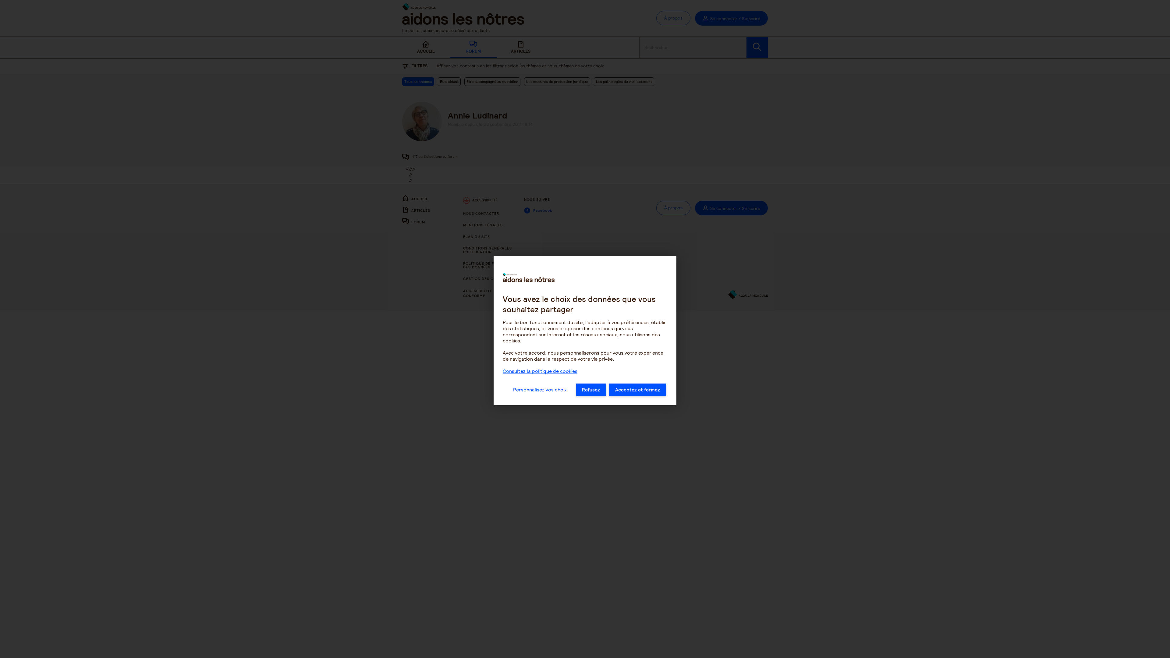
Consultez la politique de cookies (540, 371)
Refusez (591, 390)
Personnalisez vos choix (540, 390)
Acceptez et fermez (637, 390)
